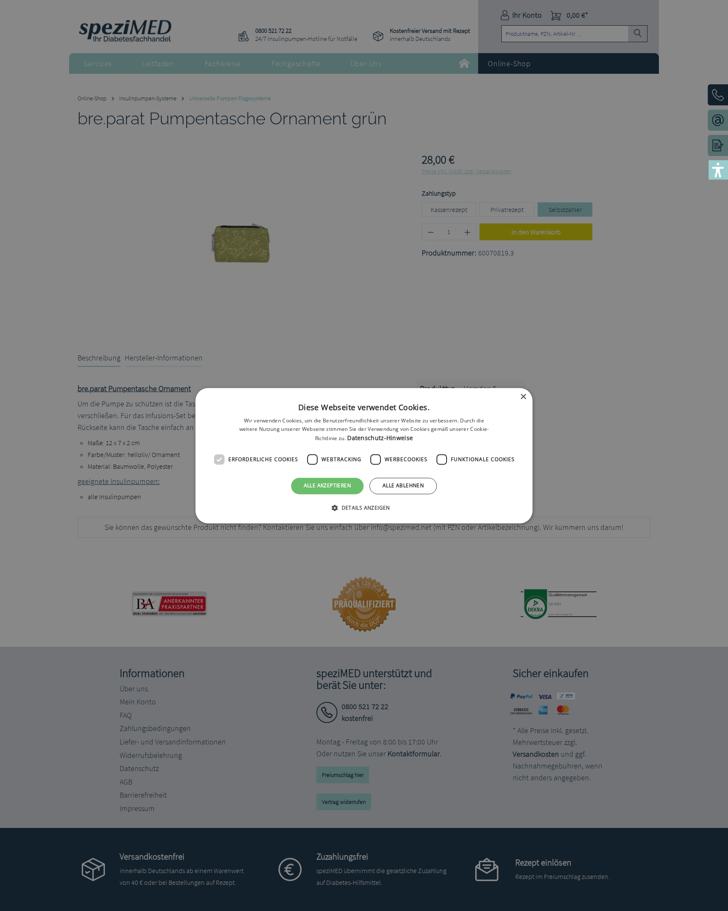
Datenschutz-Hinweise (380, 438)
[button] (364, 508)
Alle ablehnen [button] (403, 485)
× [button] (523, 397)
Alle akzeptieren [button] (327, 485)
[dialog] (364, 455)
